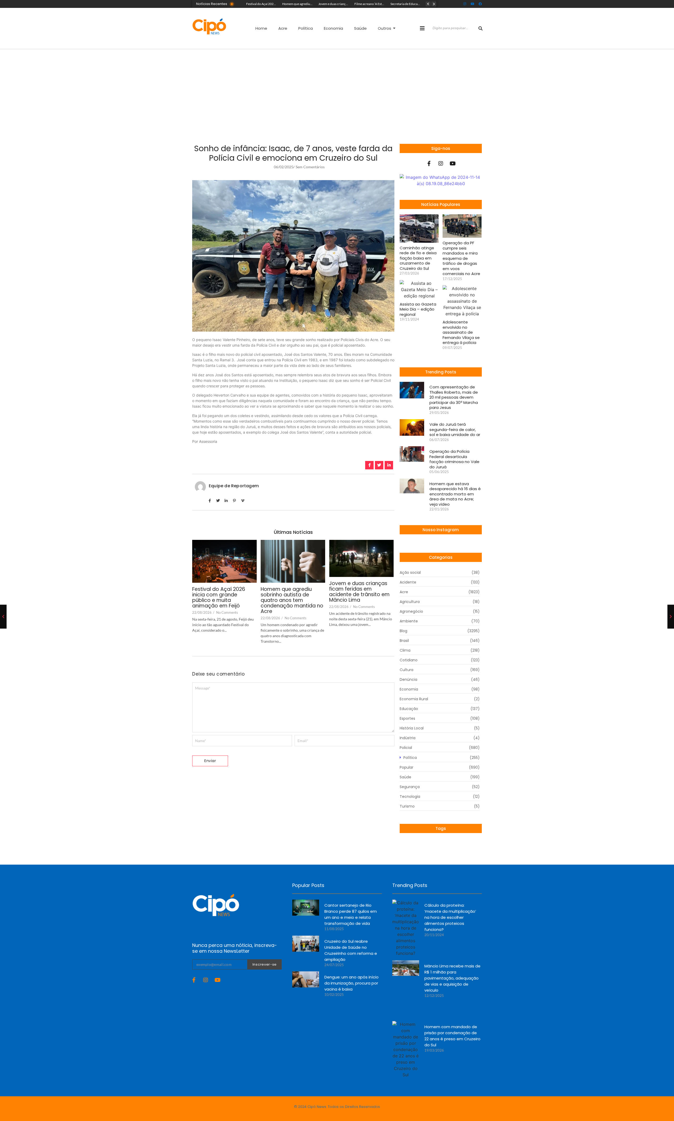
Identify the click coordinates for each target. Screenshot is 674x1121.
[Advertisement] (337, 88)
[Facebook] (480, 4)
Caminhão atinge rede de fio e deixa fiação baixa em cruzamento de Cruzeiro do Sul (418, 258)
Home (261, 28)
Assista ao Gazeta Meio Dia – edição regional (418, 309)
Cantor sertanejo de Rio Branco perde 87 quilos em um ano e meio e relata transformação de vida (350, 914)
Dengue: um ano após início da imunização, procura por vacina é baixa (351, 983)
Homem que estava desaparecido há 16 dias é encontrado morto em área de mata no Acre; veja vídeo (455, 494)
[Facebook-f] (429, 163)
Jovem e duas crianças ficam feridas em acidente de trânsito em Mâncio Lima (359, 592)
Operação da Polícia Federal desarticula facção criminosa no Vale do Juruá (454, 459)
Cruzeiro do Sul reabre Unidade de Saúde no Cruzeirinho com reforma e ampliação (350, 950)
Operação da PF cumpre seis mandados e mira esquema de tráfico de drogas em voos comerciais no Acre (461, 258)
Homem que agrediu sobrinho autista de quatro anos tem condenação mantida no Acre (292, 600)
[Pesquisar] (480, 28)
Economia (333, 28)
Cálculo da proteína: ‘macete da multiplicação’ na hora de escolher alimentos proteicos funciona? (450, 917)
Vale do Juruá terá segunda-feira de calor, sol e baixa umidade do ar (454, 429)
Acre (282, 28)
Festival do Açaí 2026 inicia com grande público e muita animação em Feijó (218, 598)
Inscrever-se (264, 964)
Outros (384, 28)
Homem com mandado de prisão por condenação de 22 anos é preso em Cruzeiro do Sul (452, 1036)
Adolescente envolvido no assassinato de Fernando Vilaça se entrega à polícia (461, 332)
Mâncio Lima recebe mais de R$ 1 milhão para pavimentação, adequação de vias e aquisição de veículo (452, 978)
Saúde (360, 28)
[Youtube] (472, 4)
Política (305, 28)
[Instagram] (465, 4)
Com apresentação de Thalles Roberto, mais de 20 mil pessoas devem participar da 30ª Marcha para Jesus (453, 397)
